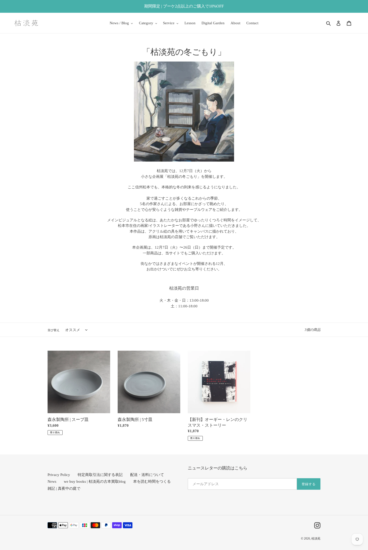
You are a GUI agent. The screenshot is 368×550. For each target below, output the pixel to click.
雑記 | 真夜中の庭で (64, 488)
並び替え (54, 330)
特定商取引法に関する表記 (100, 475)
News (52, 481)
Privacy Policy (59, 475)
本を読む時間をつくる (152, 481)
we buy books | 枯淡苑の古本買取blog (95, 481)
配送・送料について (147, 475)
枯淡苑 (315, 538)
